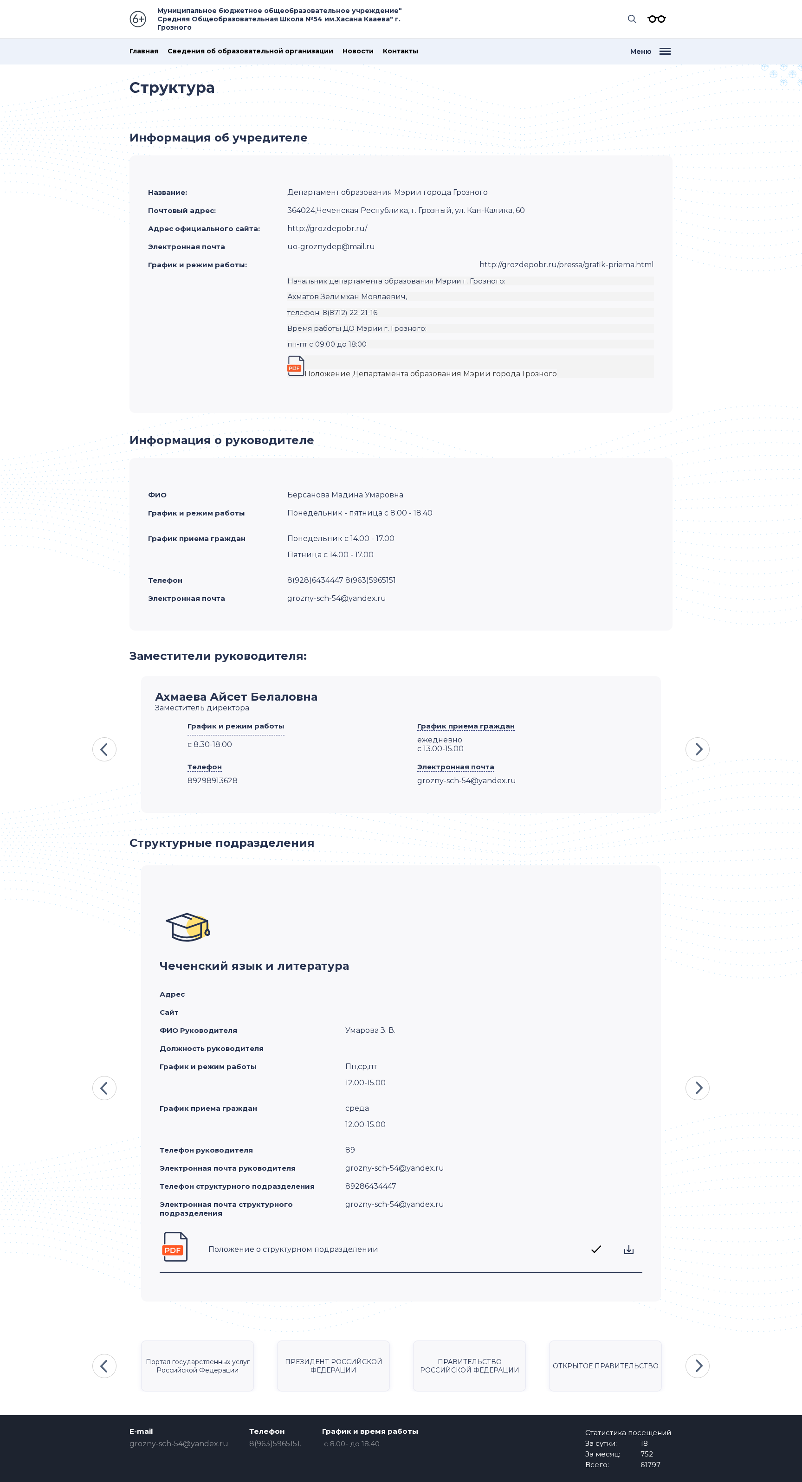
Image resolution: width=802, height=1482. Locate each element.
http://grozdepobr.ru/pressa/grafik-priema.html (566, 264)
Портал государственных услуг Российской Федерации (198, 1366)
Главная (143, 51)
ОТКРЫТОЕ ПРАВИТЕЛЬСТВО (606, 1366)
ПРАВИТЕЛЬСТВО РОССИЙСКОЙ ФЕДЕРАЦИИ (469, 1366)
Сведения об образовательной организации (250, 51)
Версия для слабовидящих (654, 19)
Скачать (629, 1249)
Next (698, 749)
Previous (104, 749)
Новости (358, 51)
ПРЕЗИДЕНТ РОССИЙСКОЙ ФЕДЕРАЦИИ (333, 1366)
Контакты (400, 51)
